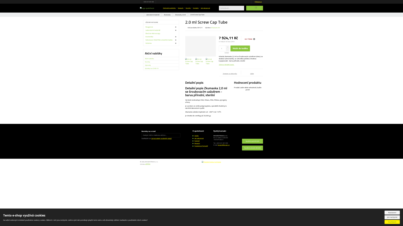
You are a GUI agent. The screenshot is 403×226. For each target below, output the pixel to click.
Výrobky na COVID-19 (151, 68)
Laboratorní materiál (152, 30)
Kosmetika (149, 37)
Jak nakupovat (205, 8)
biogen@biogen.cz (224, 145)
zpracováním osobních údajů (161, 138)
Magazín (180, 8)
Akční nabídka (149, 59)
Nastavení (392, 212)
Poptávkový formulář (201, 146)
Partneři (197, 141)
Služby (196, 136)
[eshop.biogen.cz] (147, 8)
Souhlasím (392, 222)
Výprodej (148, 65)
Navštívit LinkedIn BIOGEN (252, 148)
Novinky (188, 8)
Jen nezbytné (392, 217)
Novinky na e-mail (148, 131)
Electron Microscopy (152, 33)
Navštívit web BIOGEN (252, 141)
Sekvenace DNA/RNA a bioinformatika (158, 40)
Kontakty (196, 8)
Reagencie (149, 27)
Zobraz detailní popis (226, 65)
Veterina (148, 43)
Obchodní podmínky (169, 8)
